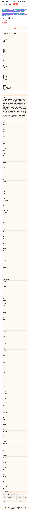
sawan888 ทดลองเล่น (6, 277)
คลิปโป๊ (4, 49)
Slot (3, 295)
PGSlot (20, 10)
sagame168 (4, 272)
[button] (15, 4)
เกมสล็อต (4, 415)
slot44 (4, 41)
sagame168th (5, 274)
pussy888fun (5, 265)
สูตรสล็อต (4, 501)
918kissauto (4, 141)
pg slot (4, 53)
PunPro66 (4, 253)
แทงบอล (4, 434)
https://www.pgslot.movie (7, 84)
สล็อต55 (4, 374)
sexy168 (4, 284)
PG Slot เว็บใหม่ (5, 226)
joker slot (4, 60)
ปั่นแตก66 (4, 353)
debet (4, 167)
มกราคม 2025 (5, 476)
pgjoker (4, 238)
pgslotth (4, 250)
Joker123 (25, 9)
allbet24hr (4, 148)
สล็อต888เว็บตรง (5, 381)
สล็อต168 (4, 38)
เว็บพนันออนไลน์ (7, 15)
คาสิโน (4, 329)
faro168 (4, 169)
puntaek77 (4, 262)
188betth (4, 129)
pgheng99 (4, 236)
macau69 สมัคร (5, 212)
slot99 (4, 40)
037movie (4, 122)
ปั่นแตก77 (4, 355)
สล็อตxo (11, 500)
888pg (4, 136)
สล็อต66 (4, 376)
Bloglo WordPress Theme (15, 508)
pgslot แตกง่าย (5, 51)
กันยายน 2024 (5, 483)
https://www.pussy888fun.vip (7, 44)
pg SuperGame (5, 227)
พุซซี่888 (4, 362)
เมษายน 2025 (5, 471)
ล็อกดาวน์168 (5, 364)
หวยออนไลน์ (4, 89)
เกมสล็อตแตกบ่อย (12, 501)
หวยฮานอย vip (5, 410)
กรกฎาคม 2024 (5, 486)
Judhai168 (4, 198)
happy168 (4, 179)
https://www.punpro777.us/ (7, 87)
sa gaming (4, 67)
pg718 (4, 229)
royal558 (4, 269)
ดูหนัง (3, 69)
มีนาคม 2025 (5, 472)
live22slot (4, 205)
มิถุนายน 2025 (5, 467)
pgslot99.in (4, 246)
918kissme (4, 143)
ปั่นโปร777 (4, 357)
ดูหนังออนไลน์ (5, 58)
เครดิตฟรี (4, 417)
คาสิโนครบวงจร (5, 331)
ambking (4, 153)
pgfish (4, 234)
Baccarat (12, 9)
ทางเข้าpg (4, 345)
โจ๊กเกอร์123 (4, 438)
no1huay (8, 10)
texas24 (4, 317)
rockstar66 (4, 267)
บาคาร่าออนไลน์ (11, 14)
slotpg (4, 48)
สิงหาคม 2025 (5, 464)
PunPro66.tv (4, 255)
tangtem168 (4, 312)
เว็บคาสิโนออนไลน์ (5, 422)
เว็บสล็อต (4, 429)
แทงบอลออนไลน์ (5, 436)
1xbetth (4, 50)
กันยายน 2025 (5, 462)
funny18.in (18, 9)
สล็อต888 (4, 379)
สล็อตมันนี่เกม (5, 393)
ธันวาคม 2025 (5, 457)
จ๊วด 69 (4, 334)
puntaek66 (4, 260)
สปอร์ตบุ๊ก (4, 365)
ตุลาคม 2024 (5, 481)
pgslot (4, 43)
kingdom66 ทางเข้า (5, 200)
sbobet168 (4, 281)
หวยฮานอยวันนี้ (5, 412)
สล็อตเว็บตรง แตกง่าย (6, 39)
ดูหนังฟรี (4, 80)
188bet (4, 127)
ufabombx (4, 324)
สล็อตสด (4, 395)
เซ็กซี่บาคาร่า (4, 419)
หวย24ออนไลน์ (5, 407)
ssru (3, 310)
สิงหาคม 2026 (5, 443)
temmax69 (4, 315)
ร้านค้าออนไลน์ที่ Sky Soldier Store (13, 2)
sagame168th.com (5, 276)
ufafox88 (4, 326)
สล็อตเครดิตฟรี (5, 398)
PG (14, 10)
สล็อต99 (4, 386)
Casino (15, 9)
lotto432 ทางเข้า (5, 210)
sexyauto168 (5, 288)
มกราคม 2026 (5, 455)
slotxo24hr (4, 47)
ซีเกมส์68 (4, 336)
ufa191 (4, 319)
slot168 (4, 298)
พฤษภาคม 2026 (5, 448)
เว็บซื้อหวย (4, 424)
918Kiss (3, 9)
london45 (4, 207)
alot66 (4, 150)
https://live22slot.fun (6, 78)
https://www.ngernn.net (6, 88)
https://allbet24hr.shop (6, 54)
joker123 (4, 37)
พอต (3, 360)
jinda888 (4, 191)
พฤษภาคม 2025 (5, 469)
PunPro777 (4, 257)
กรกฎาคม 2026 (5, 445)
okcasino (4, 219)
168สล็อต (4, 126)
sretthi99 (4, 307)
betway (4, 158)
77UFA (4, 134)
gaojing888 (4, 177)
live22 (4, 203)
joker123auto (5, 195)
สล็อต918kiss (4, 384)
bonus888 (4, 162)
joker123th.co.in (4, 10)
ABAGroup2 (8, 9)
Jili (20, 9)
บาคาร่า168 (4, 348)
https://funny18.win (6, 52)
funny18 (4, 174)
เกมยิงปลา (25, 14)
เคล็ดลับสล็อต (16, 501)
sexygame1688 (5, 293)
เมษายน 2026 (5, 450)
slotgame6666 (5, 300)
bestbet (4, 157)
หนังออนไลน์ (4, 405)
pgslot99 (4, 245)
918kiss (4, 64)
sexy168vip (4, 286)
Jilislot (22, 9)
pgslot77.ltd (22, 10)
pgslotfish (4, 248)
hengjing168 (4, 181)
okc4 (3, 217)
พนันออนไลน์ (15, 14)
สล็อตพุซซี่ (4, 391)
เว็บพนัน (3, 15)
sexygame (4, 291)
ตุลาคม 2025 (5, 460)
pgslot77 (4, 241)
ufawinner (4, 327)
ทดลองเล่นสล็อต (5, 341)
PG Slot (17, 10)
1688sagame (5, 124)
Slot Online (4, 296)
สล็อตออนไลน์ (21, 14)
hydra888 (4, 184)
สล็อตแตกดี (4, 403)
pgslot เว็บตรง (5, 76)
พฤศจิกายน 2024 (5, 479)
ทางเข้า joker (4, 59)
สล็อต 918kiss (5, 369)
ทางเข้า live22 (5, 343)
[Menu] (27, 1)
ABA (5, 9)
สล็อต (18, 14)
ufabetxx (4, 322)
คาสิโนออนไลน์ (4, 14)
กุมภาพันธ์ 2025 (5, 474)
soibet (4, 305)
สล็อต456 (4, 372)
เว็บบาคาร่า (4, 86)
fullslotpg (4, 172)
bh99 (3, 160)
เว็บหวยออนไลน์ (5, 431)
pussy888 (4, 70)
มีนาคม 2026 (5, 452)
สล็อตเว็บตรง (4, 42)
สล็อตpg (4, 388)
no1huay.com (11, 10)
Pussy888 (4, 264)
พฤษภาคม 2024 (5, 488)
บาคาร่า (7, 14)
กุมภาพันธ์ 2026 (5, 453)
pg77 (3, 231)
